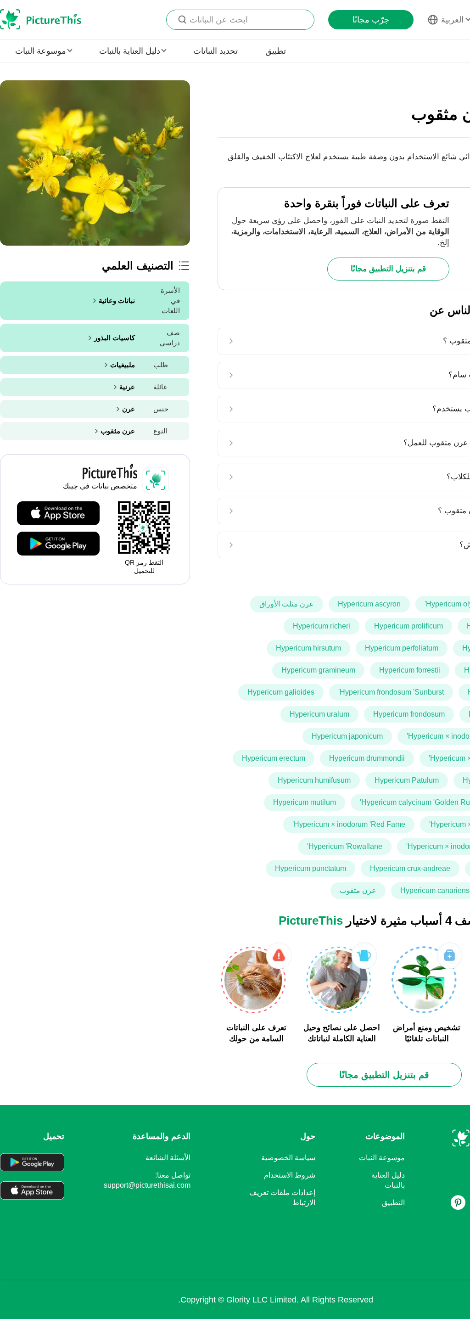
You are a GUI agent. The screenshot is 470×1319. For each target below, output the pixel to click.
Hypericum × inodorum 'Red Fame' (348, 824)
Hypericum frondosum (409, 714)
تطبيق (275, 51)
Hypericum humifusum (314, 780)
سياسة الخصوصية (288, 1158)
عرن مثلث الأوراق (286, 604)
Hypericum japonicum (347, 736)
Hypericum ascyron (369, 604)
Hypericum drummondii (367, 758)
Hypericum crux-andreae (410, 868)
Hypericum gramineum (318, 670)
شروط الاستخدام (289, 1175)
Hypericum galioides (280, 692)
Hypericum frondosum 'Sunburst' (391, 692)
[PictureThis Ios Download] (58, 513)
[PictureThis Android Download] (58, 544)
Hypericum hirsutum (308, 648)
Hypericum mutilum (304, 802)
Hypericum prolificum (408, 626)
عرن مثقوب (358, 890)
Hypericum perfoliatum (401, 648)
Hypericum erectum (273, 758)
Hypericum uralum (319, 714)
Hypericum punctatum (310, 868)
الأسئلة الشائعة (167, 1158)
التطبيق (393, 1203)
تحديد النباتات (215, 51)
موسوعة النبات (382, 1158)
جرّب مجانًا (370, 19)
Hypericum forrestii (409, 670)
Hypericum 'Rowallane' (344, 846)
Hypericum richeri (321, 626)
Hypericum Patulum (407, 780)
